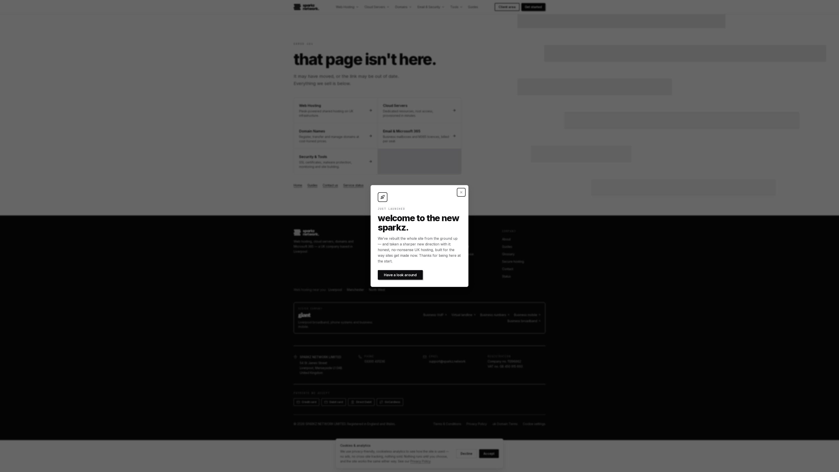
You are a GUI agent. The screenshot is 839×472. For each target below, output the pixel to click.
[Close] (461, 192)
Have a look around (400, 275)
